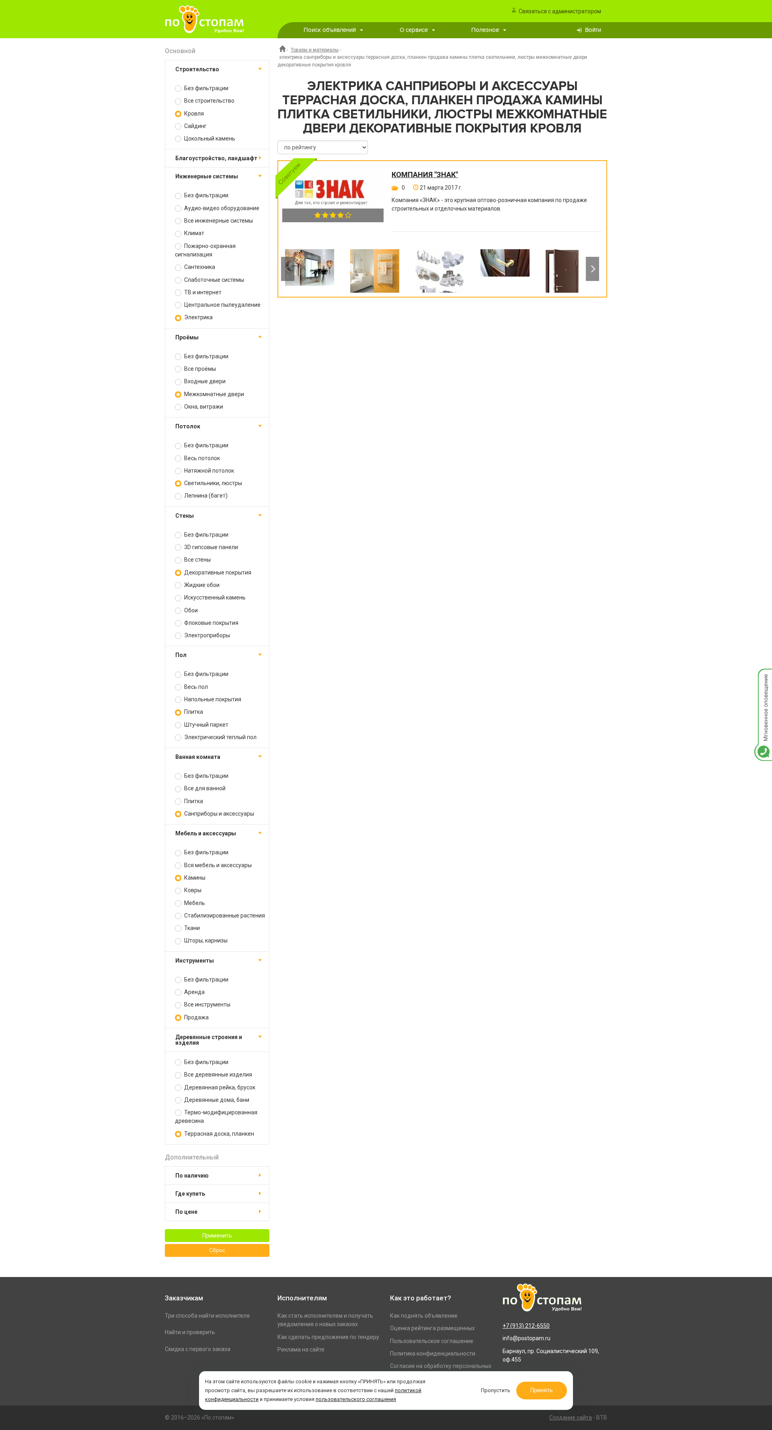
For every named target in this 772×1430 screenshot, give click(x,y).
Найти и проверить (190, 1332)
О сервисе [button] (414, 30)
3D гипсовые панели (210, 547)
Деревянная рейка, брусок (219, 1087)
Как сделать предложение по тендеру (328, 1337)
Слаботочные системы (213, 280)
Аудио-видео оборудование (221, 208)
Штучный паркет (205, 724)
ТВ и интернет (202, 292)
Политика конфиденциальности (432, 1353)
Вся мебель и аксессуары (217, 865)
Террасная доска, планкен (218, 1133)
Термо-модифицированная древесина (216, 1116)
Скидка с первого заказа (197, 1349)
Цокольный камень (209, 138)
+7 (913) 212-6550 (526, 1326)
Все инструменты (206, 1004)
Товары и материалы (315, 50)
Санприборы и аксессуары (218, 813)
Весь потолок (201, 458)
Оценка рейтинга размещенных (432, 1328)
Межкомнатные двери (213, 394)
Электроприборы (206, 635)
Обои (190, 610)
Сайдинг (195, 126)
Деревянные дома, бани (216, 1100)
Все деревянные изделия (217, 1074)
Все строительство (208, 100)
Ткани (191, 928)
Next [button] (592, 269)
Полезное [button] (485, 30)
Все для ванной (204, 788)
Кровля (193, 113)
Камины (194, 877)
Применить (217, 1235)
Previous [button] (287, 269)
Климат (193, 233)
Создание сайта (570, 1417)
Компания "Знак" (425, 174)
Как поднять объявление (424, 1315)
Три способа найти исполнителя (207, 1315)
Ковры (192, 890)
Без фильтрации (205, 88)
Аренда (194, 992)
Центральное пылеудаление (222, 305)
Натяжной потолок (208, 470)
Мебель (194, 903)
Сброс (217, 1250)
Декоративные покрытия (217, 572)
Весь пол (195, 687)
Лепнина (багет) (205, 495)
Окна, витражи (203, 406)
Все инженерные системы (218, 220)
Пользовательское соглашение (431, 1341)
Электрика (198, 317)
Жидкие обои (201, 585)
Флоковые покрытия (210, 623)
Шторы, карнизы (205, 940)
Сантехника (199, 267)
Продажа (196, 1017)
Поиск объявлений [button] (330, 30)
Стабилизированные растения (224, 915)
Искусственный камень (214, 597)
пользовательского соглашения (356, 1399)
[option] (309, 269)
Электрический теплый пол (220, 737)
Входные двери (204, 381)
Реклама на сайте (300, 1349)
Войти (593, 30)
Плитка (193, 712)
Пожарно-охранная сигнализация (205, 250)
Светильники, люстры (212, 483)
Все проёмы (199, 369)
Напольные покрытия (212, 699)
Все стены (197, 559)
